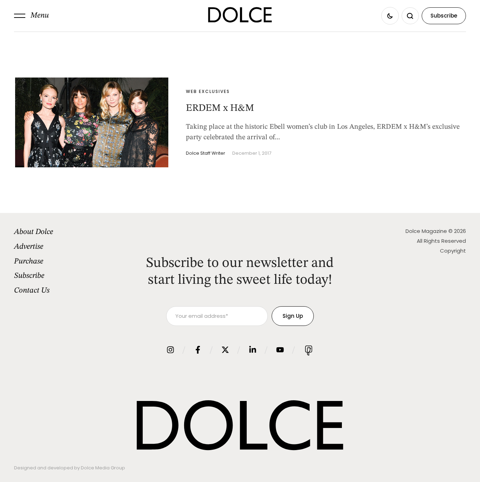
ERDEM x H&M (220, 108)
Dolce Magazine (426, 231)
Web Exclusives (208, 91)
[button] (31, 15)
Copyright (453, 250)
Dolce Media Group (103, 467)
